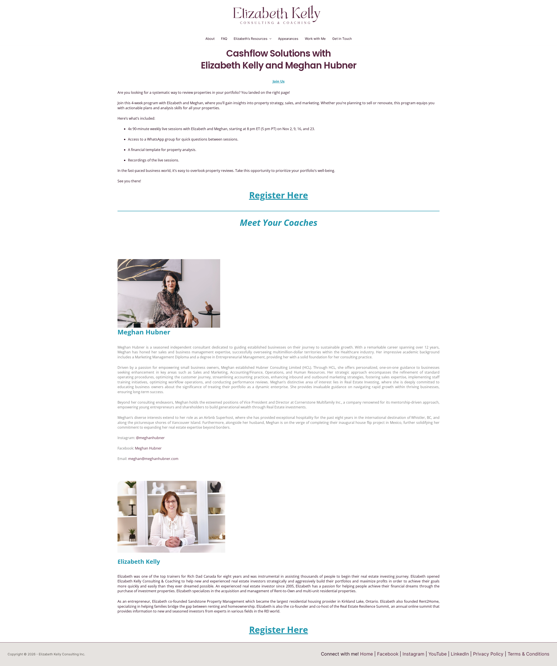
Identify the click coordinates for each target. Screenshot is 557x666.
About (210, 39)
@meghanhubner (150, 437)
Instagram (413, 654)
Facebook (387, 654)
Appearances (288, 39)
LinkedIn (460, 654)
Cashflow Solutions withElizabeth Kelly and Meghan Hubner (278, 59)
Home (366, 654)
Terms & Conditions (528, 654)
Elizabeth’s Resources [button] (250, 39)
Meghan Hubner (148, 448)
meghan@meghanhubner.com (153, 458)
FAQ (224, 39)
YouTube (437, 654)
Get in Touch (342, 39)
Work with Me (315, 39)
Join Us (279, 81)
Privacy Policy (488, 654)
